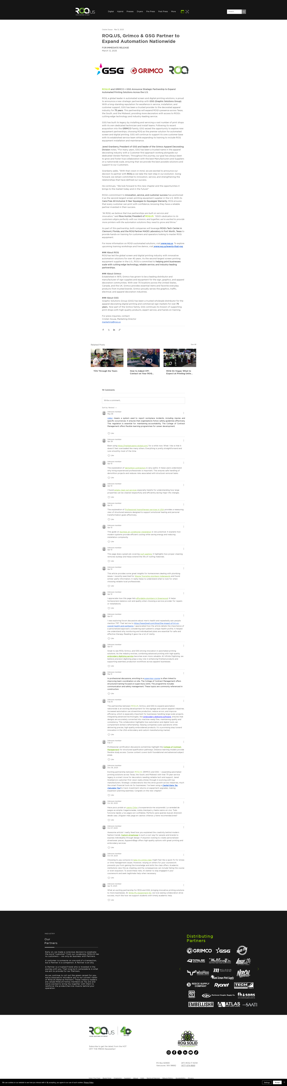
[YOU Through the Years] (107, 358)
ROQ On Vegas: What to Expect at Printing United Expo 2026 (179, 372)
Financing (118, 1078)
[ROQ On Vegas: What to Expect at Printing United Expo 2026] (180, 358)
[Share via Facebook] (103, 330)
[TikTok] (196, 1052)
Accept (277, 1082)
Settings (267, 1082)
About (135, 1078)
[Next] (258, 969)
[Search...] (244, 12)
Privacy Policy (88, 1082)
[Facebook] (174, 1052)
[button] (140, 12)
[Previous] (180, 969)
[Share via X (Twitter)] (109, 330)
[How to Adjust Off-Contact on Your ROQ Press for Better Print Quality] (143, 358)
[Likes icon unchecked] (108, 433)
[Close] (284, 1082)
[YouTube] (190, 1052)
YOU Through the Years (105, 371)
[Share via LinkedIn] (114, 330)
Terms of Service (153, 1078)
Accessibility (180, 1078)
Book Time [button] (107, 1078)
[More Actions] (183, 413)
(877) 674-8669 (188, 1066)
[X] (179, 1052)
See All (193, 344)
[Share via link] (119, 330)
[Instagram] (168, 1052)
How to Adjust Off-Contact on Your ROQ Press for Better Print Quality (141, 372)
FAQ (142, 1078)
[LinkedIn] (185, 1052)
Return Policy (167, 1078)
